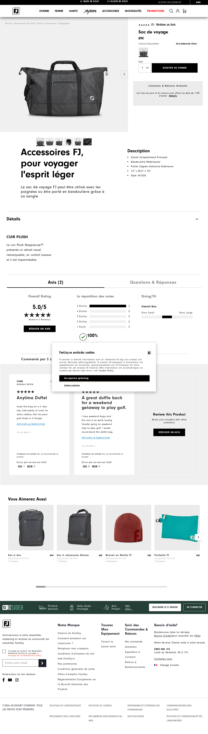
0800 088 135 (162, 649)
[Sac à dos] (31, 549)
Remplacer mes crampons (73, 648)
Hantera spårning (72, 385)
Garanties (131, 646)
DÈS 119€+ (93, 2)
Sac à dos (14, 555)
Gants (73, 11)
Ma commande (134, 641)
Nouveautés (133, 11)
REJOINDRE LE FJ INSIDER (165, 607)
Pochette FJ (161, 555)
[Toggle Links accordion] (77, 625)
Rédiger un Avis (166, 24)
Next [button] (124, 74)
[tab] (184, 11)
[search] (171, 11)
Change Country (169, 665)
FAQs (197, 635)
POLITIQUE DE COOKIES (100, 705)
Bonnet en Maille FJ (119, 555)
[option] (64, 74)
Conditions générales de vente (76, 669)
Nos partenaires (67, 663)
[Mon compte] (178, 11)
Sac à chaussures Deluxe (73, 555)
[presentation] (55, 282)
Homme (44, 11)
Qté (140, 61)
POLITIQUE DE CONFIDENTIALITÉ (65, 705)
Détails (173, 96)
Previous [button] (3, 74)
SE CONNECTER (194, 607)
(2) (152, 24)
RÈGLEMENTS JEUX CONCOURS (65, 716)
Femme (59, 11)
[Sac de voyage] (64, 74)
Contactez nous (163, 658)
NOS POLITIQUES (136, 716)
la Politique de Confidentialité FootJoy (24, 654)
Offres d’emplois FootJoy (72, 674)
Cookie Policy (106, 370)
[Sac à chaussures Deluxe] (79, 549)
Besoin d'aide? (163, 635)
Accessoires (110, 11)
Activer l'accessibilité (169, 2)
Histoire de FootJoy (69, 633)
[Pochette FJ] (177, 549)
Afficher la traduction (31, 424)
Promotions (155, 11)
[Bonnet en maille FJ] (128, 549)
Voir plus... (128, 607)
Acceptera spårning (76, 378)
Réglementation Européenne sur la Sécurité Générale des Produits (77, 684)
